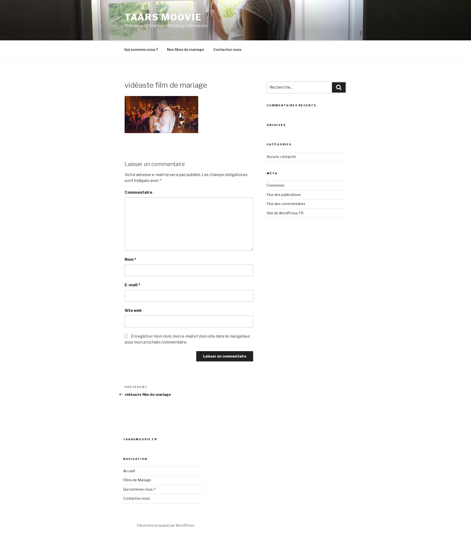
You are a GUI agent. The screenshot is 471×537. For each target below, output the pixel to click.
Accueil (129, 471)
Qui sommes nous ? (141, 49)
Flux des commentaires (286, 204)
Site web (133, 310)
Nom (130, 259)
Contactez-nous (136, 498)
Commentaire (138, 192)
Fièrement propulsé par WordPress (165, 525)
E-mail (132, 285)
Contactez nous (227, 49)
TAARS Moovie (163, 17)
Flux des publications (284, 195)
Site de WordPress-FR (285, 213)
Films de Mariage (137, 480)
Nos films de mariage (185, 49)
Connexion (275, 185)
